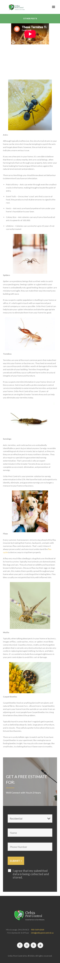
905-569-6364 (37, 929)
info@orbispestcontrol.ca (42, 933)
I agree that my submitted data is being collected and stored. (31, 874)
